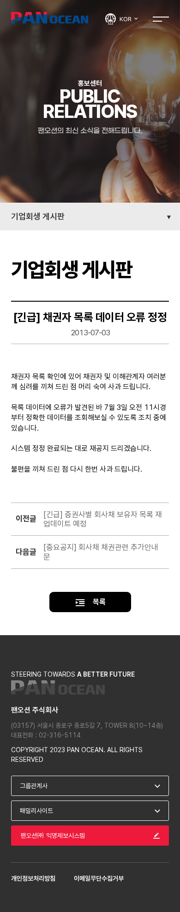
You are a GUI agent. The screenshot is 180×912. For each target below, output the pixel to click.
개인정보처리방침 (33, 878)
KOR (126, 19)
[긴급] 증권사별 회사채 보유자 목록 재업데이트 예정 (102, 519)
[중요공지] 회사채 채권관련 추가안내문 (100, 552)
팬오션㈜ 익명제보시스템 (52, 835)
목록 (98, 601)
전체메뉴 (161, 19)
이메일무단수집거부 (99, 878)
